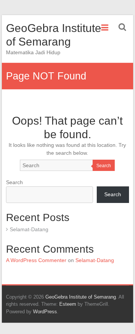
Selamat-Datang (29, 229)
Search (103, 165)
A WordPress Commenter (36, 260)
